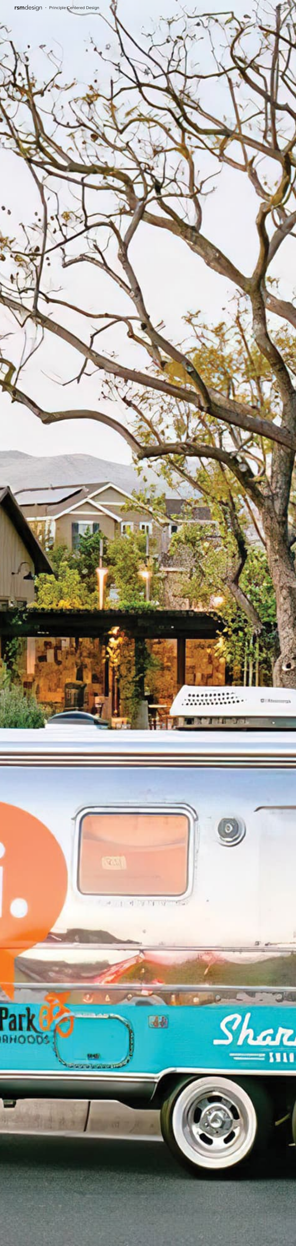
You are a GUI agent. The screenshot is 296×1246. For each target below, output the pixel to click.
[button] (278, 8)
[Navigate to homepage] (28, 8)
